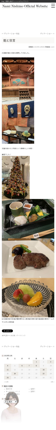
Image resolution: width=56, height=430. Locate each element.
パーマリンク (21, 335)
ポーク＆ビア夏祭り (13, 394)
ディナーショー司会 (10, 33)
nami (52, 47)
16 (43, 370)
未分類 (12, 335)
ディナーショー (47, 33)
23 (43, 373)
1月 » (52, 382)
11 (7, 370)
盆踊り (33, 389)
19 (15, 373)
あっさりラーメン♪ (13, 391)
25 (7, 377)
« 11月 (6, 382)
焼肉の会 (9, 389)
